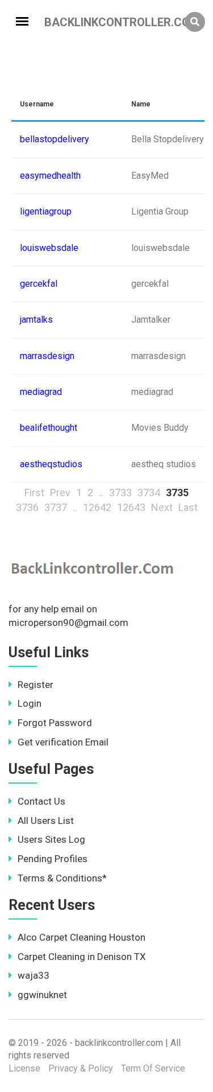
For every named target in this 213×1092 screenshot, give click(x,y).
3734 (148, 492)
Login (29, 703)
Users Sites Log (51, 839)
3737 (55, 507)
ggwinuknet (42, 994)
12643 (131, 507)
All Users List (46, 820)
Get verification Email (63, 742)
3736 (27, 507)
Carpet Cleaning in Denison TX (82, 956)
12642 (97, 507)
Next (162, 507)
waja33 (33, 975)
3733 (120, 492)
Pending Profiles (52, 858)
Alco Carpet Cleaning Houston (81, 937)
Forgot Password (55, 722)
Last (188, 507)
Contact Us (41, 801)
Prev (60, 492)
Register (35, 684)
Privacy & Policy (80, 1068)
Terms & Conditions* (62, 878)
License (24, 1068)
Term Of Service (153, 1068)
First (34, 492)
